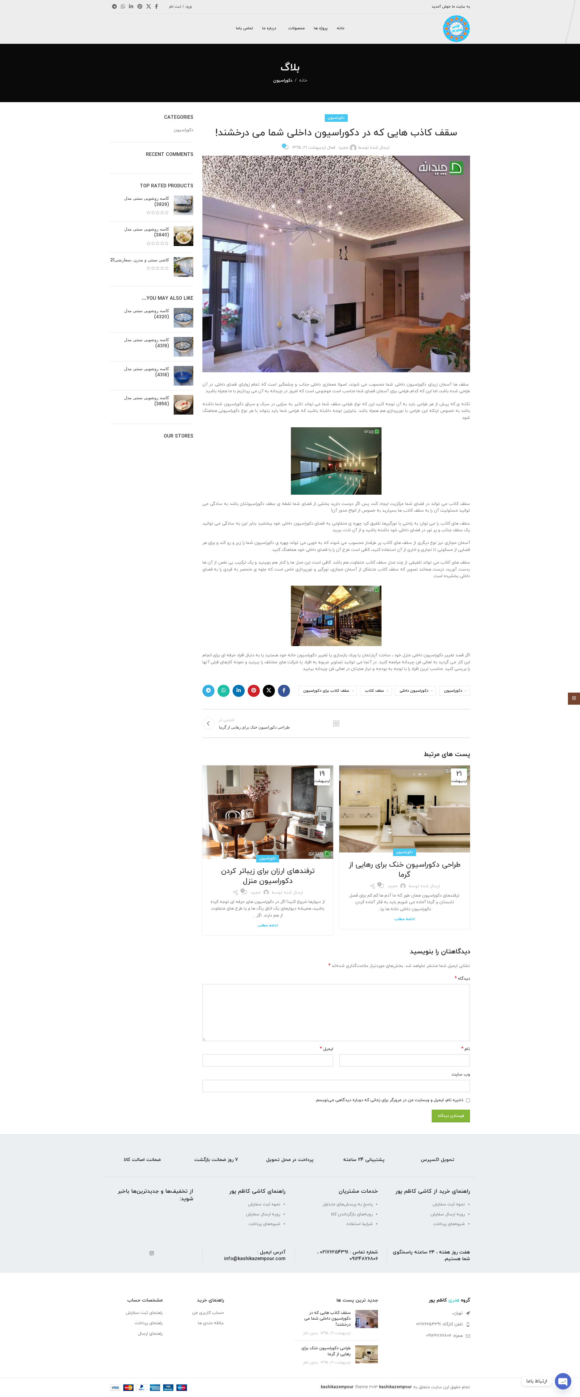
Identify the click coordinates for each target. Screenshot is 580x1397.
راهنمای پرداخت (149, 1323)
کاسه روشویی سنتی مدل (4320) (146, 314)
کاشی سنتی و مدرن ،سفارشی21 (139, 260)
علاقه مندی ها (211, 1323)
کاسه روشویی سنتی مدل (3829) (146, 201)
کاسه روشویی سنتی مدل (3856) (146, 401)
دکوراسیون (282, 80)
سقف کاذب (374, 691)
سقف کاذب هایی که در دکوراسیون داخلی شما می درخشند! (327, 1318)
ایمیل (326, 1049)
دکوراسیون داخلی (414, 691)
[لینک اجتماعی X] (148, 6)
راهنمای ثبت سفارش (144, 1313)
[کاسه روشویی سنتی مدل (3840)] (183, 237)
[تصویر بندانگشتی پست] (366, 1323)
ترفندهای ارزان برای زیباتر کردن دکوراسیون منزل (267, 876)
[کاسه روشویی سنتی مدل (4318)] (183, 376)
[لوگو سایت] (456, 28)
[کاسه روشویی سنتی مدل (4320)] (183, 318)
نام (465, 1049)
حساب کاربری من (208, 1313)
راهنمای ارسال (150, 1334)
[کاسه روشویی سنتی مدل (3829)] (183, 206)
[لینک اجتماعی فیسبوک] (156, 6)
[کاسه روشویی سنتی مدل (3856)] (183, 405)
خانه (303, 80)
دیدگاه (462, 978)
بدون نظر (310, 1333)
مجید (343, 147)
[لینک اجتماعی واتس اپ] (123, 6)
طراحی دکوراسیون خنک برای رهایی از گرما (404, 870)
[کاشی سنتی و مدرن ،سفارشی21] (183, 267)
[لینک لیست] (428, 1324)
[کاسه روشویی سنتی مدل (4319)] (183, 347)
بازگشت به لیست (336, 723)
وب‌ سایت (461, 1074)
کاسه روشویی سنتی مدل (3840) (146, 232)
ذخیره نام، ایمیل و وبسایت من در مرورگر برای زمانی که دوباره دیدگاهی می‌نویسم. (389, 1100)
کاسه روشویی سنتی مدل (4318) (146, 372)
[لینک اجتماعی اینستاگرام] (151, 1254)
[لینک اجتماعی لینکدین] (131, 6)
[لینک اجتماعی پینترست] (139, 6)
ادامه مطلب (405, 919)
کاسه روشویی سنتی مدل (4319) (146, 343)
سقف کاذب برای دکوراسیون (326, 691)
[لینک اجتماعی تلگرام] (114, 6)
